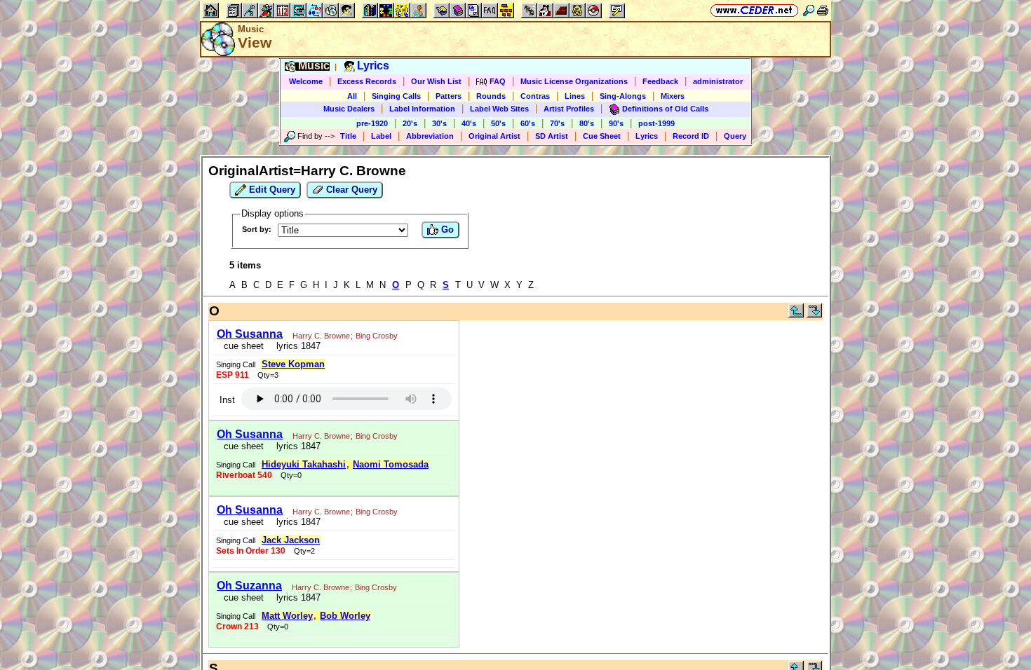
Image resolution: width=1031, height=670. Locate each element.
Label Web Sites (499, 108)
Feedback (660, 81)
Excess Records (366, 81)
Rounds (491, 96)
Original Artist (494, 136)
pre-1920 (372, 123)
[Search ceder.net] (808, 10)
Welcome (306, 81)
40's (468, 123)
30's (439, 123)
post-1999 (656, 123)
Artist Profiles (569, 108)
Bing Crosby (377, 335)
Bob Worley (345, 615)
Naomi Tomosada (391, 464)
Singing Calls (396, 96)
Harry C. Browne (321, 335)
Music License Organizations (574, 81)
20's (410, 123)
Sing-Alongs (623, 96)
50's (498, 123)
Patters (448, 96)
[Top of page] (796, 314)
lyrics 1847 (296, 346)
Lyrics (646, 136)
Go (446, 229)
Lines (575, 96)
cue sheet (244, 346)
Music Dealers (349, 108)
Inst (227, 400)
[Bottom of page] (814, 314)
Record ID (691, 136)
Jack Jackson (291, 540)
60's (527, 123)
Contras (535, 96)
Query (735, 136)
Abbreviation (430, 136)
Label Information (422, 108)
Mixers (673, 96)
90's (616, 123)
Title (348, 136)
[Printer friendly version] (822, 10)
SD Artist (551, 136)
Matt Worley (287, 615)
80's (586, 123)
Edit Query (270, 189)
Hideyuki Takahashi (304, 464)
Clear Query (350, 189)
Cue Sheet (602, 136)
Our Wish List (436, 81)
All (352, 96)
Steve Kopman (293, 364)
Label (381, 136)
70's (557, 123)
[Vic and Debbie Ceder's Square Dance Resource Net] (754, 10)
